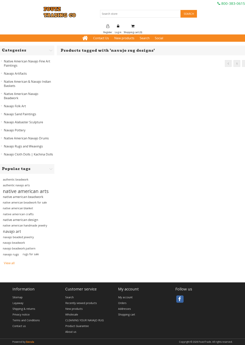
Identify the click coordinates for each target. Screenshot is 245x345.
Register (107, 32)
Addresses (124, 309)
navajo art (12, 231)
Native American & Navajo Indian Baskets (27, 83)
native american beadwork (23, 197)
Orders (122, 303)
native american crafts (18, 214)
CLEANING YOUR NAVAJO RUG (84, 320)
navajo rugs (11, 254)
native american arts (26, 191)
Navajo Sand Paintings (20, 114)
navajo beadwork (14, 242)
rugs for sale (31, 254)
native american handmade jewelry (25, 225)
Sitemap (17, 297)
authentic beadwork (15, 179)
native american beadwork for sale (25, 202)
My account (125, 297)
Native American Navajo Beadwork (21, 96)
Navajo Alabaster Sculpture (23, 122)
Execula (30, 341)
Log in (118, 32)
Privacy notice (21, 314)
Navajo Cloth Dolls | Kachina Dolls (28, 154)
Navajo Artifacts (15, 73)
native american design (20, 219)
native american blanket (18, 208)
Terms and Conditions (26, 320)
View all (9, 263)
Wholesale (71, 314)
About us (70, 332)
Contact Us (101, 38)
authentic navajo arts (16, 185)
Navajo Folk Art (15, 106)
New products (124, 38)
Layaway (17, 303)
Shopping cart (126, 314)
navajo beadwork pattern (19, 248)
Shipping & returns (23, 309)
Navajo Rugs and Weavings (23, 146)
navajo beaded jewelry (18, 237)
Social (159, 38)
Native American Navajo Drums (26, 138)
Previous (228, 63)
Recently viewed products (81, 303)
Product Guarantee (77, 326)
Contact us (19, 326)
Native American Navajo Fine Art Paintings (27, 63)
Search (144, 38)
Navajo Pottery (14, 130)
